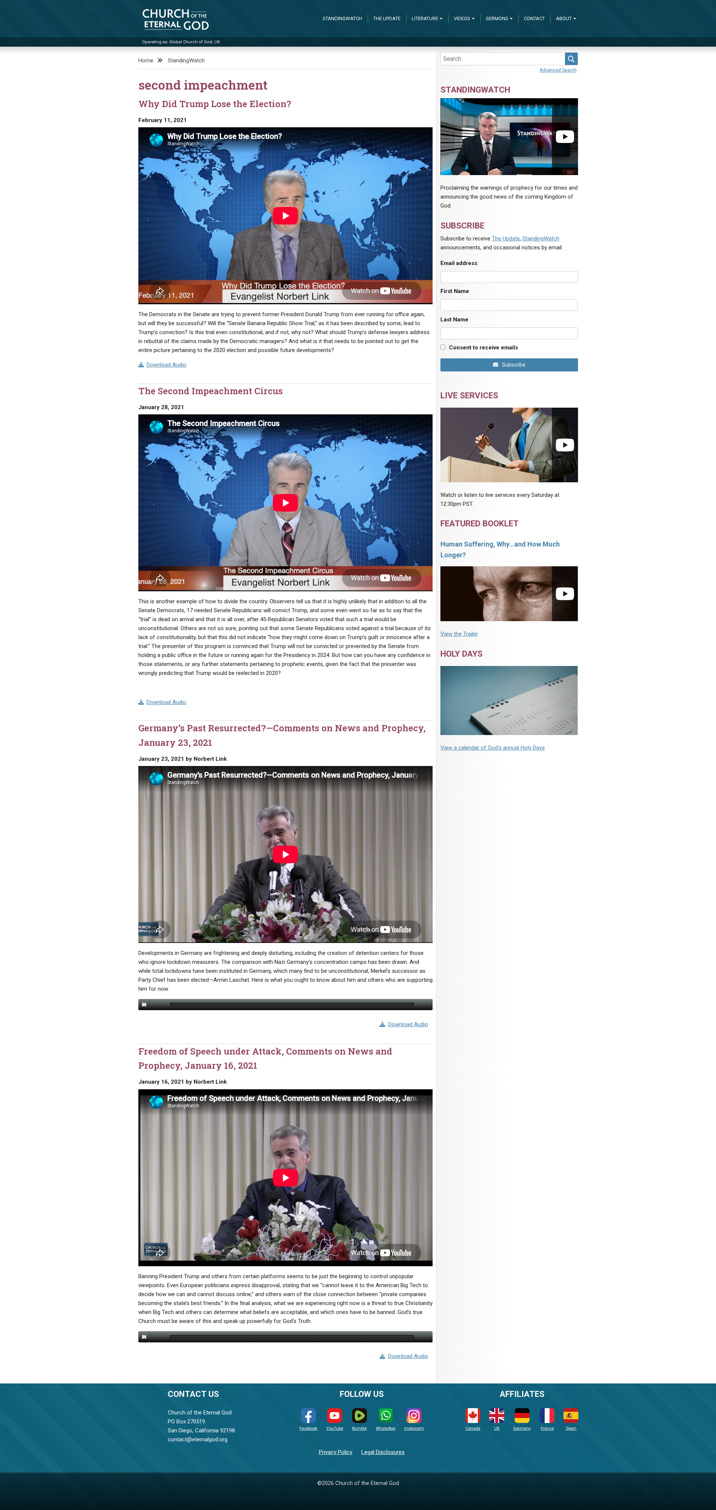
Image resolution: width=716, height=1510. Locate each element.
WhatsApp (385, 1428)
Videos (462, 18)
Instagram (414, 1428)
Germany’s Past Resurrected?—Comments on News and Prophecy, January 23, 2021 (281, 735)
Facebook (308, 1428)
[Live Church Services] (509, 445)
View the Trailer (459, 634)
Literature (425, 18)
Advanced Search (558, 70)
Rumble (359, 1428)
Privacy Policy (335, 1452)
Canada (472, 1428)
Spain (571, 1428)
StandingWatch (342, 18)
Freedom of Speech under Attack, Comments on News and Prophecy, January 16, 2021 (265, 1058)
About (564, 18)
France (547, 1428)
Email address (458, 263)
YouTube (334, 1428)
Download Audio (166, 364)
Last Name (454, 319)
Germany (522, 1428)
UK (497, 1428)
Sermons (497, 18)
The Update (387, 18)
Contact (534, 18)
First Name (454, 291)
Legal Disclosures (383, 1452)
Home (145, 60)
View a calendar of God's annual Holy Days (492, 747)
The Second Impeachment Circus (210, 391)
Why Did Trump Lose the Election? (214, 104)
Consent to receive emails (483, 347)
